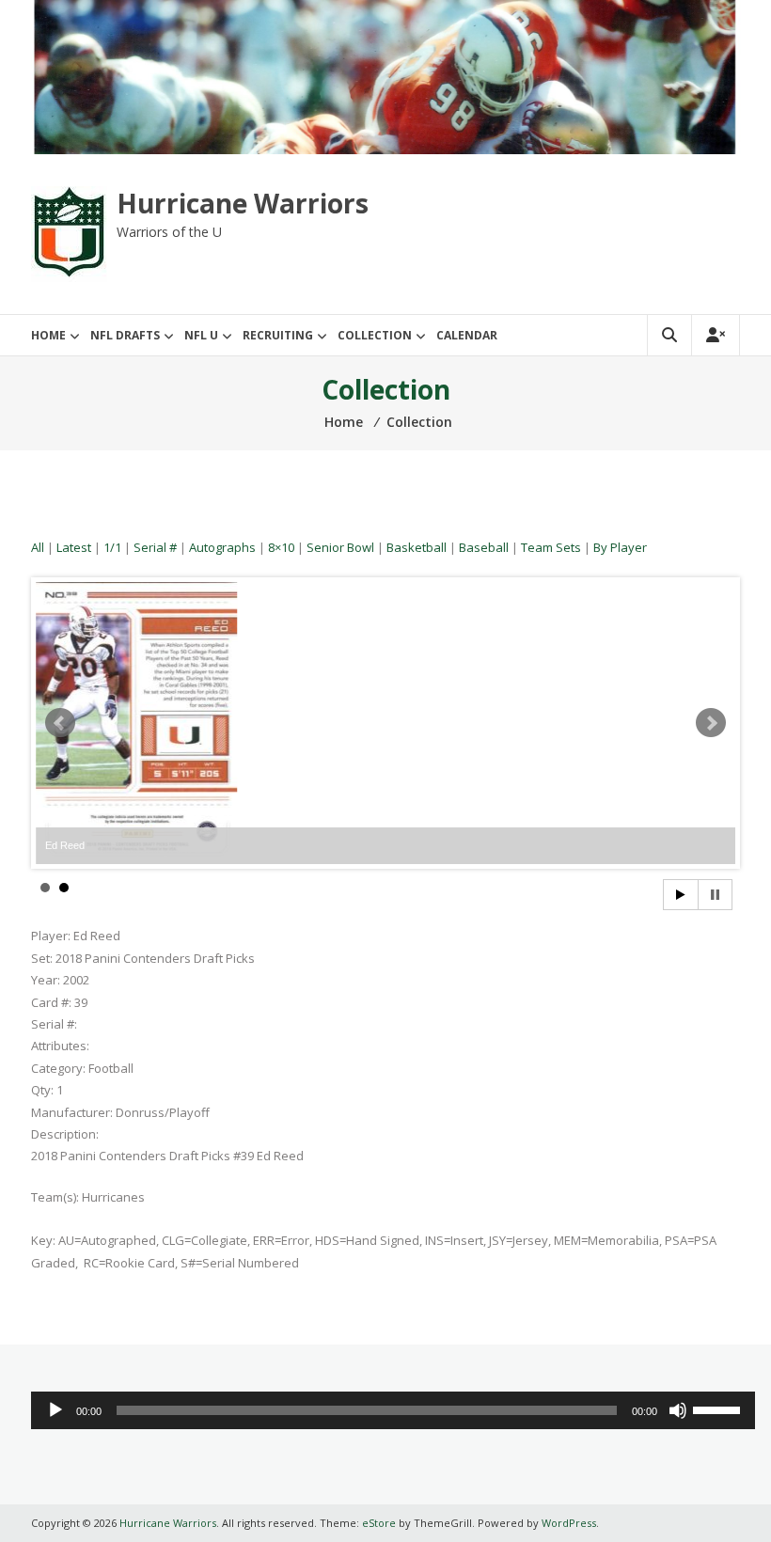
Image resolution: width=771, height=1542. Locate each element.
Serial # (155, 547)
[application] (392, 1410)
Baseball (484, 547)
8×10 (281, 547)
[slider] (719, 1408)
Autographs (222, 547)
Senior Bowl (340, 547)
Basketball (416, 547)
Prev (60, 723)
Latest (73, 547)
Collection (375, 335)
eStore (379, 1523)
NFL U (201, 335)
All (37, 547)
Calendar (466, 335)
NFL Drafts (125, 335)
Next (711, 723)
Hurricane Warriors (243, 203)
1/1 (112, 547)
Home (48, 335)
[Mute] (678, 1410)
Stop (715, 894)
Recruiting (278, 335)
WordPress (569, 1523)
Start (680, 894)
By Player (620, 547)
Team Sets (551, 547)
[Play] (55, 1410)
